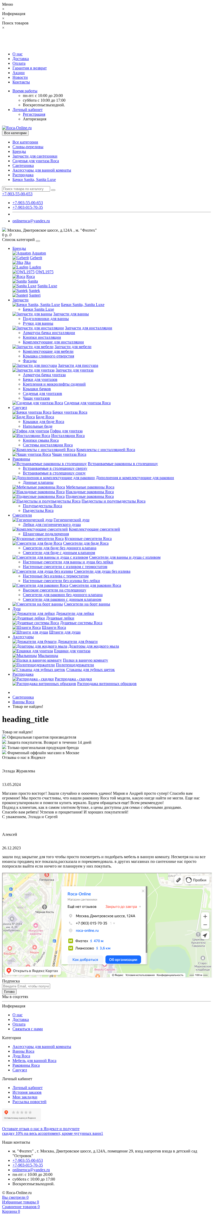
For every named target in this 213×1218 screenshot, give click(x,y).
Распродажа (23, 175)
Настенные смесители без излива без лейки (61, 580)
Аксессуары (23, 637)
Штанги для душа (65, 632)
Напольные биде (37, 426)
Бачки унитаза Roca (69, 412)
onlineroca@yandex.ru (31, 221)
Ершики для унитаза (72, 651)
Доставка (20, 58)
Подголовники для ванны (46, 318)
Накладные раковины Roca (90, 492)
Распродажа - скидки (73, 679)
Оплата (18, 63)
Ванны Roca (23, 702)
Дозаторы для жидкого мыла (93, 646)
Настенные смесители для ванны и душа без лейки (68, 562)
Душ (16, 609)
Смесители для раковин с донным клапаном (62, 599)
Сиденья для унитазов (42, 393)
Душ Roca (21, 1056)
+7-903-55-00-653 (27, 202)
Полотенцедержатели (75, 665)
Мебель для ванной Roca (34, 1060)
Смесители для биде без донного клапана (59, 548)
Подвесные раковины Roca (90, 496)
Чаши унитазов (36, 398)
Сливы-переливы (27, 147)
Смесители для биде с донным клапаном (59, 552)
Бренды (19, 151)
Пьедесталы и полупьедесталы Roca (113, 501)
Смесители (22, 515)
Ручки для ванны (38, 323)
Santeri (35, 295)
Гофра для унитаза (66, 431)
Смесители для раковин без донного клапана (63, 594)
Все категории (25, 142)
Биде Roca (45, 417)
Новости (20, 77)
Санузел (19, 407)
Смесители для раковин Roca (95, 585)
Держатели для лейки (75, 613)
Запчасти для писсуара (78, 365)
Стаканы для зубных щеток (90, 669)
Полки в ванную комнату (85, 660)
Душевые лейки (60, 618)
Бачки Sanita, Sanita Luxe (34, 179)
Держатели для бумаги (78, 641)
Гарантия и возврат (29, 68)
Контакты (21, 82)
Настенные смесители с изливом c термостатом (65, 566)
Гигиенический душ (71, 520)
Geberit (36, 258)
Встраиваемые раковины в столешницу (123, 463)
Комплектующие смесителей (94, 529)
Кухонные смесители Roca (88, 538)
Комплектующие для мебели (48, 351)
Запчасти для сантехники (34, 156)
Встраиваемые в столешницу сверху (55, 468)
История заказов (27, 1092)
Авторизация (34, 119)
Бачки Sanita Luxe (38, 309)
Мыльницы (48, 655)
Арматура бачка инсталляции (49, 332)
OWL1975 (45, 272)
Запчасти (20, 300)
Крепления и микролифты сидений (54, 384)
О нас (17, 54)
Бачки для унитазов (40, 379)
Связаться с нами (27, 1029)
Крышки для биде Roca (43, 421)
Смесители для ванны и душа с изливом (125, 557)
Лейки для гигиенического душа (52, 524)
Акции (18, 72)
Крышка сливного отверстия (48, 356)
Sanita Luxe (47, 286)
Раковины (21, 459)
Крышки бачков (37, 389)
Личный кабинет (27, 1087)
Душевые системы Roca (81, 623)
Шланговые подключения (46, 534)
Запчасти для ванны (71, 314)
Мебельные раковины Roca (90, 487)
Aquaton (39, 253)
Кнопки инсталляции (42, 337)
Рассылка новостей (29, 1101)
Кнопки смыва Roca (41, 440)
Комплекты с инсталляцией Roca (105, 449)
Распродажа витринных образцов (107, 683)
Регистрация (34, 114)
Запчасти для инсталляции (88, 328)
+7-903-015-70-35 (27, 207)
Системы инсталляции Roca (48, 445)
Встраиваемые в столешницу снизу (54, 473)
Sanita (33, 281)
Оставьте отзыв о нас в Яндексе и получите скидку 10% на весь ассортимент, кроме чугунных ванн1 (52, 1131)
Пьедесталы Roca (38, 510)
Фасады (30, 361)
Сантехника (23, 165)
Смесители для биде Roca (86, 543)
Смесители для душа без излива (102, 571)
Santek (34, 290)
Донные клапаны (38, 482)
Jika (27, 262)
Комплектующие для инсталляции (53, 342)
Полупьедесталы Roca (42, 506)
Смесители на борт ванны (87, 604)
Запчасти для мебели (73, 346)
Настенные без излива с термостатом (56, 576)
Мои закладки (24, 1097)
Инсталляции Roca (68, 435)
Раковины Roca (26, 1065)
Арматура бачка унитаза (44, 375)
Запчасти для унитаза (75, 370)
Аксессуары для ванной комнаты (41, 170)
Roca (30, 276)
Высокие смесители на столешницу (54, 590)
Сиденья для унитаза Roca (35, 161)
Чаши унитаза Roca (69, 454)
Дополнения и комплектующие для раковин (135, 478)
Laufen (35, 267)
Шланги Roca (54, 627)
